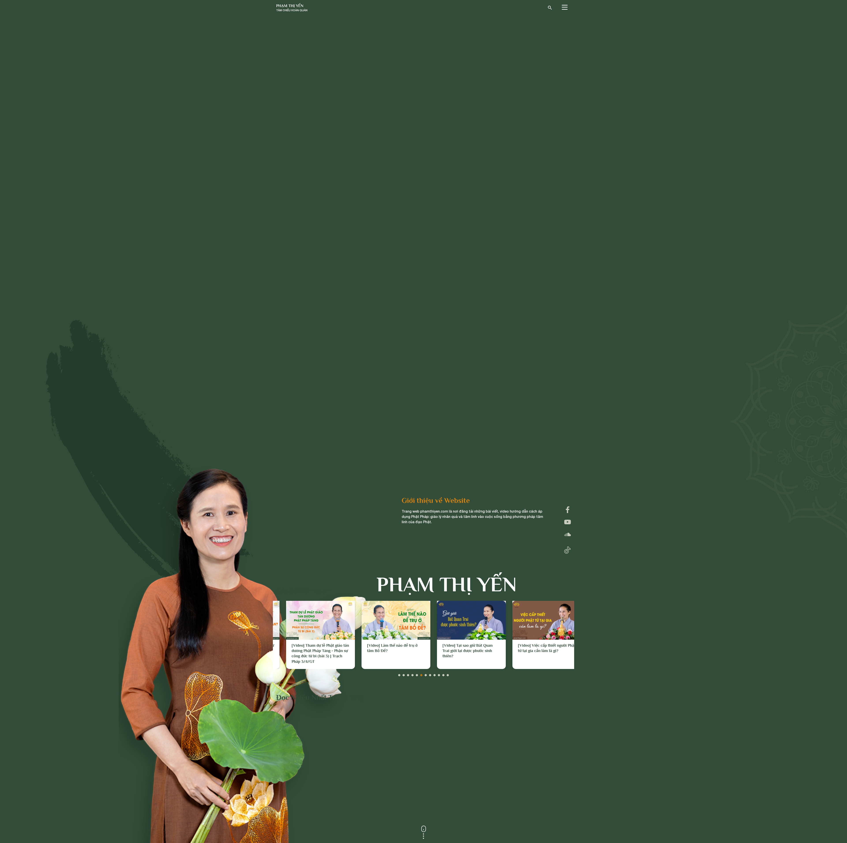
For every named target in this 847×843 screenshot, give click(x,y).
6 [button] (421, 674)
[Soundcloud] (567, 534)
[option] (310, 635)
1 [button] (399, 674)
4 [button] (412, 674)
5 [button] (417, 674)
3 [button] (408, 674)
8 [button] (430, 674)
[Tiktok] (567, 549)
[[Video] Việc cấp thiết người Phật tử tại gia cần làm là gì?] (461, 620)
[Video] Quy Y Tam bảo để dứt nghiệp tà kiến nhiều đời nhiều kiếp (534, 650)
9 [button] (434, 674)
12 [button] (448, 674)
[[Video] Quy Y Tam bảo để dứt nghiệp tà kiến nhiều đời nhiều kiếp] (536, 620)
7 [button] (426, 674)
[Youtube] (567, 522)
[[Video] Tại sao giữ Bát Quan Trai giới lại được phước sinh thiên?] (386, 620)
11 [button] (443, 674)
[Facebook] (567, 509)
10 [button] (439, 674)
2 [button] (403, 674)
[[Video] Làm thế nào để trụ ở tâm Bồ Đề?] (310, 620)
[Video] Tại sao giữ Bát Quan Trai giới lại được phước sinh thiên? (382, 650)
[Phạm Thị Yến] (291, 7)
